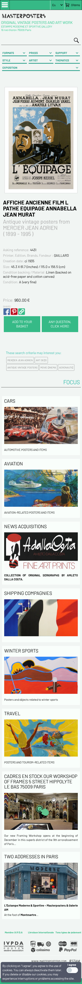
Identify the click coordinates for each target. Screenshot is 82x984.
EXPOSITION (9, 67)
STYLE (6, 60)
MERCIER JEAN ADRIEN (20, 360)
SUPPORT (61, 53)
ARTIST (33, 60)
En (54, 5)
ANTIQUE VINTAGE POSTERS (22, 367)
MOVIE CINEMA (48, 367)
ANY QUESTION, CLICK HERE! (60, 324)
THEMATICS (62, 60)
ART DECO (41, 360)
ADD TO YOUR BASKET (22, 324)
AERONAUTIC (66, 367)
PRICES (33, 53)
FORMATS (8, 53)
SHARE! (7, 306)
